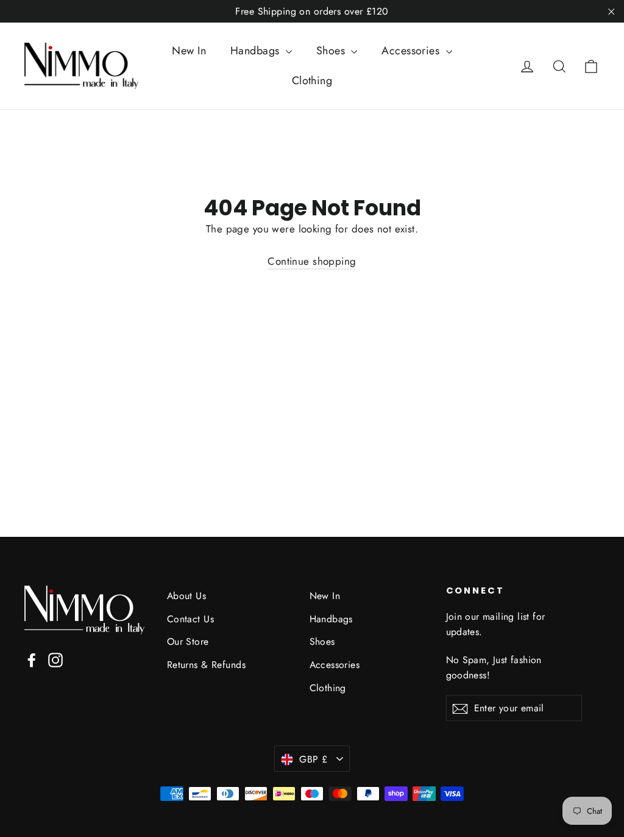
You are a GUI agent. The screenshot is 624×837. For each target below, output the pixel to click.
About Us (186, 596)
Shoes (332, 51)
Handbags (256, 51)
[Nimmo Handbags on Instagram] (55, 659)
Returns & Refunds (206, 665)
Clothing (312, 80)
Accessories (411, 51)
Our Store (188, 641)
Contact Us (190, 619)
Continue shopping (312, 261)
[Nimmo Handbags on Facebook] (31, 659)
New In (189, 51)
